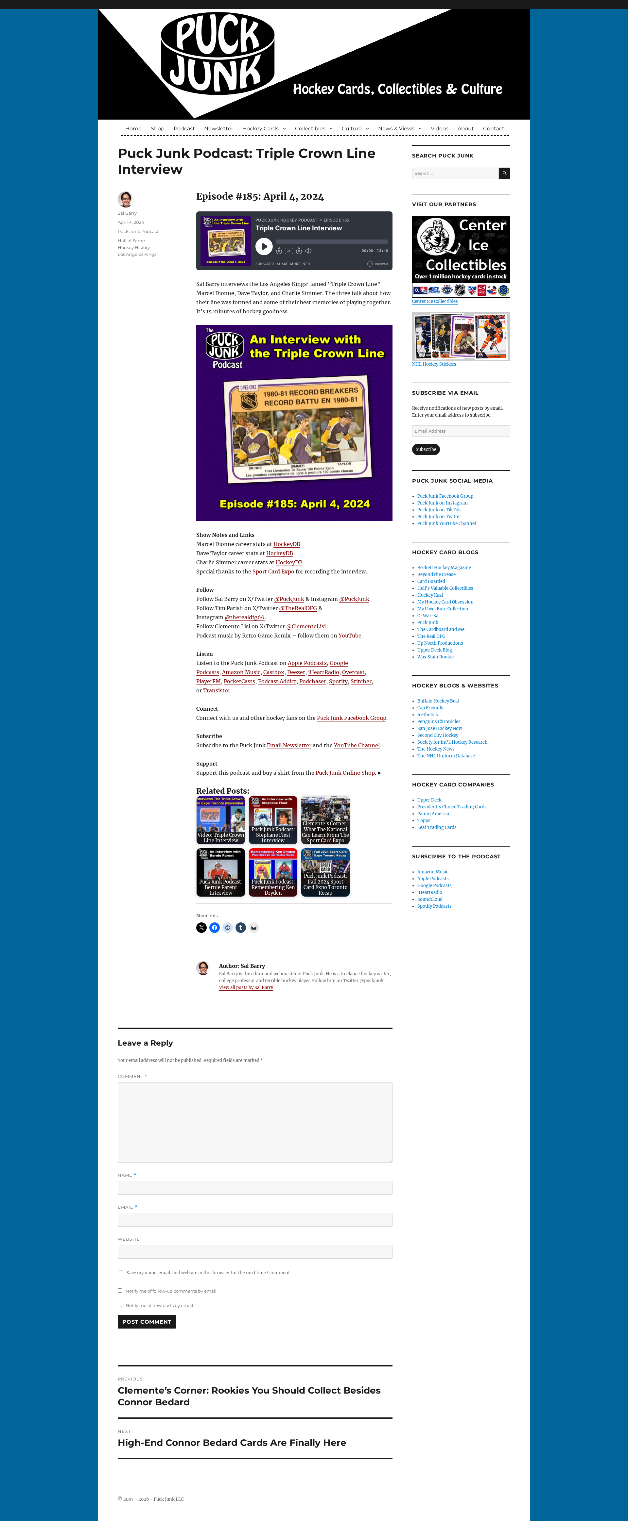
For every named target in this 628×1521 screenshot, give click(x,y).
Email (127, 1207)
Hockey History (134, 247)
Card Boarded (431, 581)
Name (127, 1175)
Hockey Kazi (430, 595)
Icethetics (427, 715)
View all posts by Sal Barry (246, 987)
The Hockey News (436, 749)
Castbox (273, 672)
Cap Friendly (430, 708)
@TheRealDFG (298, 608)
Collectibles (310, 128)
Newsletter (218, 128)
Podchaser (312, 681)
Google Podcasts (434, 885)
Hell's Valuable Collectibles (445, 588)
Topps (423, 820)
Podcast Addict (277, 681)
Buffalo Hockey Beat (438, 701)
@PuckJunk (289, 599)
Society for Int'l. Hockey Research (452, 742)
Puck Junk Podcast (138, 231)
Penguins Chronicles (439, 721)
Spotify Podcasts (434, 906)
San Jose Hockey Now (439, 728)
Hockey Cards (260, 128)
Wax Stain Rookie (435, 657)
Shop (158, 128)
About (466, 128)
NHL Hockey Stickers (434, 364)
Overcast (353, 672)
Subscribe (426, 449)
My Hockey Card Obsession (445, 602)
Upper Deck (429, 800)
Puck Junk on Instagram (442, 503)
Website (129, 1239)
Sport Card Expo (273, 571)
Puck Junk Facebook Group (351, 718)
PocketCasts (239, 681)
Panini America (433, 814)
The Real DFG (431, 636)
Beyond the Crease (436, 574)
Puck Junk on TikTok (439, 510)
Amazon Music (241, 672)
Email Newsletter (289, 745)
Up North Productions (440, 643)
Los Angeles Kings (137, 254)
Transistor (216, 690)
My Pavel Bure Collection (442, 609)
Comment (133, 1076)
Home (133, 128)
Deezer (296, 672)
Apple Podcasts (307, 663)
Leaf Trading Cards (437, 827)
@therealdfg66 (245, 617)
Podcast (184, 128)
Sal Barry (127, 213)
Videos (439, 128)
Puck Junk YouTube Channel (446, 523)
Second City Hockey (437, 735)
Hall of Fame (131, 240)
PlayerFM (208, 681)
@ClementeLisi (306, 626)
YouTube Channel (357, 745)
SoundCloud (430, 899)
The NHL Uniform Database (446, 756)
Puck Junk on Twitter (439, 517)
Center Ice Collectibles (435, 301)
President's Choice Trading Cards (452, 807)
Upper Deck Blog (434, 650)
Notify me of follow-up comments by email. (172, 1291)
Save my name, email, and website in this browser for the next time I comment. (209, 1273)
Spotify (338, 681)
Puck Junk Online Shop (345, 772)
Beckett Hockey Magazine (444, 567)
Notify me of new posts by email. (160, 1305)
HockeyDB (286, 544)
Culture (352, 128)
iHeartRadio (323, 672)
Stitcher (361, 681)
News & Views (396, 128)
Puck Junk (427, 622)
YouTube (350, 635)
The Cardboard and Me (440, 629)
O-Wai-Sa (427, 616)
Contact (493, 128)
